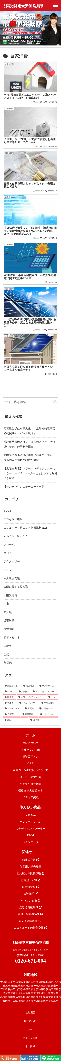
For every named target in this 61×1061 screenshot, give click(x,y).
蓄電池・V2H (29, 880)
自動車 (8, 646)
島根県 (3, 997)
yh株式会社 (29, 859)
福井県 (11, 989)
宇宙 (6, 604)
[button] (55, 401)
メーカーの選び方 (30, 777)
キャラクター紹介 (30, 783)
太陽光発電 (10, 595)
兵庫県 (29, 993)
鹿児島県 (53, 1001)
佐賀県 (14, 1001)
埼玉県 (14, 985)
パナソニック (30, 842)
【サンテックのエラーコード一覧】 (25, 486)
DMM (30, 835)
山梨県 (19, 989)
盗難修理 (29, 893)
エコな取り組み (13, 519)
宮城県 (19, 982)
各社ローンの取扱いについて (30, 770)
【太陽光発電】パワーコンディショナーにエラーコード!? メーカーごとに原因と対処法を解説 (30, 473)
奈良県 (36, 993)
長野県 (26, 989)
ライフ (8, 570)
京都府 (14, 993)
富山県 (54, 985)
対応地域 (30, 975)
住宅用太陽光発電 (30, 866)
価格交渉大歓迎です (30, 790)
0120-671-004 (30, 961)
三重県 (57, 989)
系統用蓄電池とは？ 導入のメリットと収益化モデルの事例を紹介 (29, 444)
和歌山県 (45, 993)
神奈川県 (38, 985)
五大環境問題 (12, 578)
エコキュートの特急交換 (29, 927)
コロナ (8, 553)
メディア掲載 (30, 797)
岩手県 (11, 982)
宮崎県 (44, 1001)
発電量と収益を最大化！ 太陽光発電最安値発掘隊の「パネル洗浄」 (29, 430)
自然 (6, 654)
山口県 (26, 997)
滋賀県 (6, 993)
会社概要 (30, 1012)
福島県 (42, 982)
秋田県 (26, 982)
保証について (30, 743)
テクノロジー (12, 561)
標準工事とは (30, 756)
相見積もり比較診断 (29, 873)
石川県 (3, 989)
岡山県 (11, 997)
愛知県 (49, 989)
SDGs (7, 511)
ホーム (30, 735)
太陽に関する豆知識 (16, 587)
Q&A (30, 763)
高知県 (57, 997)
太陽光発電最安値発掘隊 (23, 5)
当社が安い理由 (30, 749)
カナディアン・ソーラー (30, 828)
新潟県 (46, 985)
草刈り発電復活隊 (29, 914)
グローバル (10, 544)
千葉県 (21, 985)
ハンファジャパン (30, 821)
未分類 (8, 612)
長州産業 (30, 815)
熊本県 (29, 1001)
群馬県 (6, 985)
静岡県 (42, 989)
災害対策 (9, 620)
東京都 (29, 985)
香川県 (42, 997)
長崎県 (21, 1001)
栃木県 (57, 982)
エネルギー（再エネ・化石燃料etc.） (26, 527)
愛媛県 (49, 997)
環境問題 (9, 629)
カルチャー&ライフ (15, 536)
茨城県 (49, 982)
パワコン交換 (29, 900)
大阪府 (21, 993)
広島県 (19, 997)
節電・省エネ (12, 637)
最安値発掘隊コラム (30, 920)
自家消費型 (29, 887)
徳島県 (34, 997)
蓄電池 (8, 663)
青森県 (3, 982)
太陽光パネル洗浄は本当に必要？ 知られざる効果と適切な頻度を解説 (29, 457)
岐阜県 (34, 989)
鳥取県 (54, 993)
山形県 (34, 982)
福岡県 (6, 1001)
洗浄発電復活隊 (29, 907)
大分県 (36, 1001)
